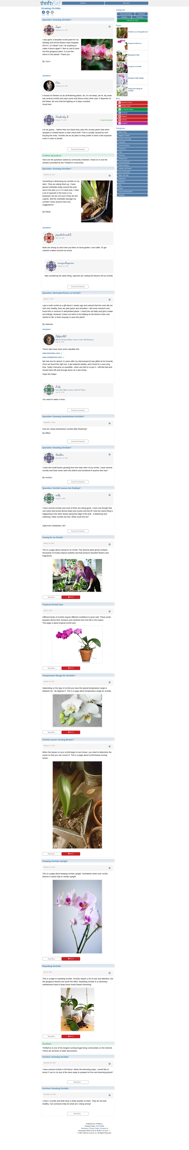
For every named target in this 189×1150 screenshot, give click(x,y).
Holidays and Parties (125, 168)
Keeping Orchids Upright (136, 78)
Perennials (139, 17)
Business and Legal (124, 139)
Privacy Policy (94, 1128)
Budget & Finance (124, 135)
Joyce (47, 61)
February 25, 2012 (132, 20)
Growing (124, 17)
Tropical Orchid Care (135, 43)
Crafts (120, 152)
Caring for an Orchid (134, 66)
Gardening (141, 14)
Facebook (124, 113)
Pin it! (72, 597)
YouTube (124, 120)
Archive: (55, 1057)
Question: (56, 20)
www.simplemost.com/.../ (53, 357)
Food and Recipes (124, 162)
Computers (121, 142)
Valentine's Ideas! (125, 103)
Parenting (121, 182)
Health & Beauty (123, 165)
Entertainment (122, 158)
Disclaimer (84, 1128)
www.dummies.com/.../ (52, 353)
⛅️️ (110, 1130)
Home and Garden (126, 14)
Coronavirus (122, 149)
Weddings (121, 195)
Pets (119, 185)
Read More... (52, 597)
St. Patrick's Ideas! (126, 109)
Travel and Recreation (125, 191)
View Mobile (100, 1126)
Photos (120, 188)
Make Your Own (123, 175)
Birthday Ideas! (125, 106)
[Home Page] (50, 1)
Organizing (121, 178)
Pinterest (124, 116)
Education (121, 155)
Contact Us (104, 1128)
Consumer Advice (124, 145)
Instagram (124, 123)
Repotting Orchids (133, 55)
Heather (48, 477)
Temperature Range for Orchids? (135, 90)
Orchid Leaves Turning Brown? (138, 32)
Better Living (122, 132)
